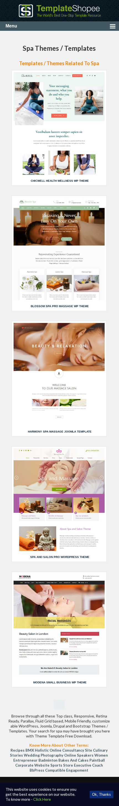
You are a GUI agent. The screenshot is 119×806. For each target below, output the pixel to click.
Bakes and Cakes (73, 760)
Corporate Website (32, 765)
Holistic (42, 750)
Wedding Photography (43, 755)
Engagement (77, 770)
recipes (18, 750)
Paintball (97, 760)
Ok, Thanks (101, 794)
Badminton (48, 760)
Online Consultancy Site (71, 750)
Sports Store (61, 765)
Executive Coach (88, 765)
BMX (29, 750)
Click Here (42, 799)
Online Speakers (79, 755)
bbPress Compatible (47, 770)
